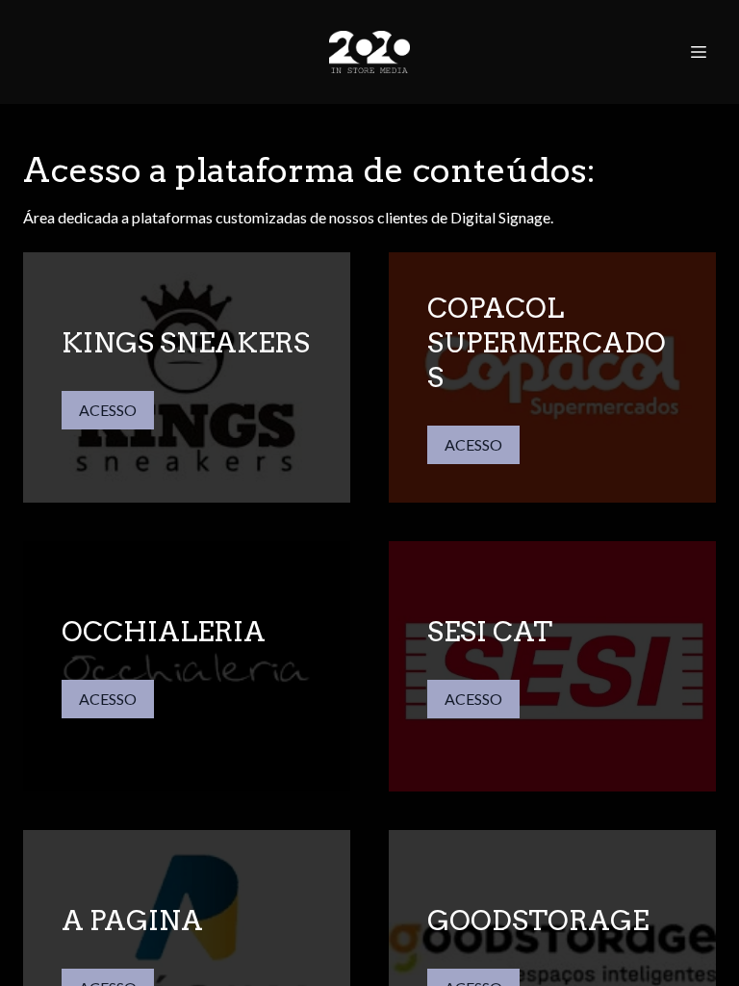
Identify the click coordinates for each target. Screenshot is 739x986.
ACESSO (108, 410)
